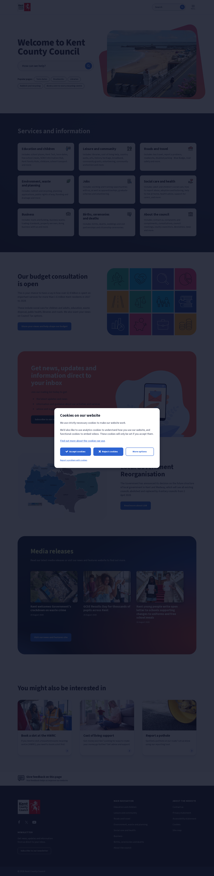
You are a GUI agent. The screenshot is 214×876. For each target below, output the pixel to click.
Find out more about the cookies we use (82, 441)
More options (140, 451)
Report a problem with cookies (73, 460)
